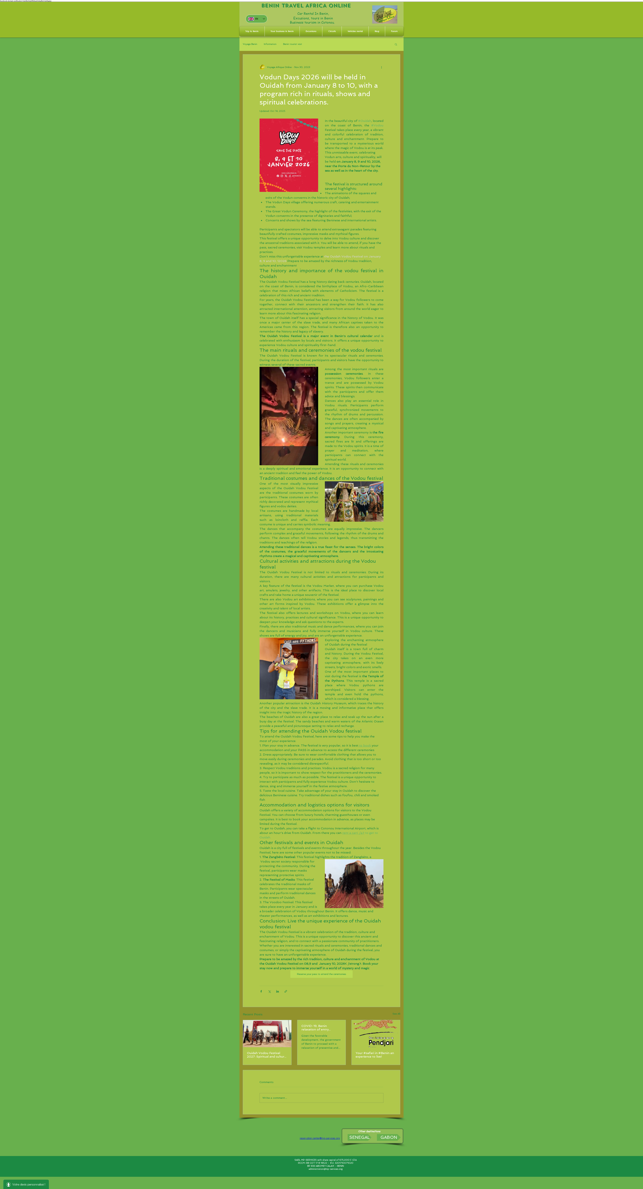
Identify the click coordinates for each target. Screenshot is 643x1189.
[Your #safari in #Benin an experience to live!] (376, 1033)
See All (396, 1013)
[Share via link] (285, 991)
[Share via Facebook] (261, 991)
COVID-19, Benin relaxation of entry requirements (315, 1027)
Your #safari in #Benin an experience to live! (375, 1054)
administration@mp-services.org (326, 1169)
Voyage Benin (250, 44)
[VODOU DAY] (267, 1033)
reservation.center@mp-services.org (320, 1138)
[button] (396, 44)
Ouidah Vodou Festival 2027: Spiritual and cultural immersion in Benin (267, 1054)
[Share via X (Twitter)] (269, 991)
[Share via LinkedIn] (277, 991)
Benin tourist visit (292, 44)
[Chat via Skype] (323, 1132)
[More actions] (381, 67)
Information (270, 44)
